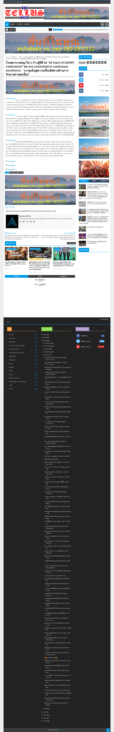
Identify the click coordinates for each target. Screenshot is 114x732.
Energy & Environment (17, 345)
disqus (40, 276)
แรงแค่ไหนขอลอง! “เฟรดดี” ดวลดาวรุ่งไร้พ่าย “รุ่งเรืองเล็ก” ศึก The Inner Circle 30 (15, 264)
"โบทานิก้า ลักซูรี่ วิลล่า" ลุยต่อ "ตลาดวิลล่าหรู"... (57, 690)
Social (11, 374)
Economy (57, 249)
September (48, 352)
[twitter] (17, 2)
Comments (104, 181)
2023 (44, 712)
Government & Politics (17, 353)
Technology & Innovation (17, 381)
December (48, 343)
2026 (44, 334)
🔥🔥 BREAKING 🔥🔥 (50, 657)
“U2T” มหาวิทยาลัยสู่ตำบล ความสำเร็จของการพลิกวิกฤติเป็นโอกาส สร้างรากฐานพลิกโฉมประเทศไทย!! (98, 236)
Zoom (20, 57)
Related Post (10, 243)
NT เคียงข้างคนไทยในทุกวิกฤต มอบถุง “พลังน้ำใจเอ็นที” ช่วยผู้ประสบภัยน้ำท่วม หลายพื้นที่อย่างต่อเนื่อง (98, 211)
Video (11, 385)
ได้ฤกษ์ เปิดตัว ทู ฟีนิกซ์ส (51, 459)
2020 (44, 721)
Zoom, (28, 78)
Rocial (11, 371)
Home (7, 57)
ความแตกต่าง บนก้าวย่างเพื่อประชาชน (55, 575)
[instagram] (20, 2)
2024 (44, 340)
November (48, 346)
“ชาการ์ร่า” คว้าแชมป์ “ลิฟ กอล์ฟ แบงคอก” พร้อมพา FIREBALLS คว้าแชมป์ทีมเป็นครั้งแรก (97, 186)
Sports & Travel (42, 29)
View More (72, 243)
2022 (44, 715)
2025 (44, 337)
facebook (63, 276)
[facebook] (14, 2)
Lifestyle (12, 360)
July (46, 708)
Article (20, 24)
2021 (44, 718)
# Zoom (21, 172)
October (47, 349)
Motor (11, 363)
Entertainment (14, 349)
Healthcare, (23, 78)
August (47, 355)
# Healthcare (13, 172)
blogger (16, 276)
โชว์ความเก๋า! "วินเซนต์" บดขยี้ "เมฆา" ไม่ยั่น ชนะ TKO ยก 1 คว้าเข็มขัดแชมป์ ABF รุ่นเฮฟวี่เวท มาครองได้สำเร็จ (77, 29)
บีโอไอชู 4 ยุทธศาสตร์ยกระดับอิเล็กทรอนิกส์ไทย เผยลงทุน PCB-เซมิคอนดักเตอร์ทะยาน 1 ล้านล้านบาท (63, 264)
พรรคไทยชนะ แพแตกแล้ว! (95, 227)
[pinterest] (105, 319)
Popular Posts (84, 181)
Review (27, 24)
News (12, 24)
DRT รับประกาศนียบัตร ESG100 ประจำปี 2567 (57, 456)
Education (12, 342)
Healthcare (14, 57)
